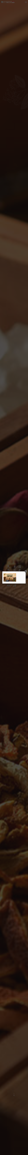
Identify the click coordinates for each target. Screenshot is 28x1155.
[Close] (25, 571)
